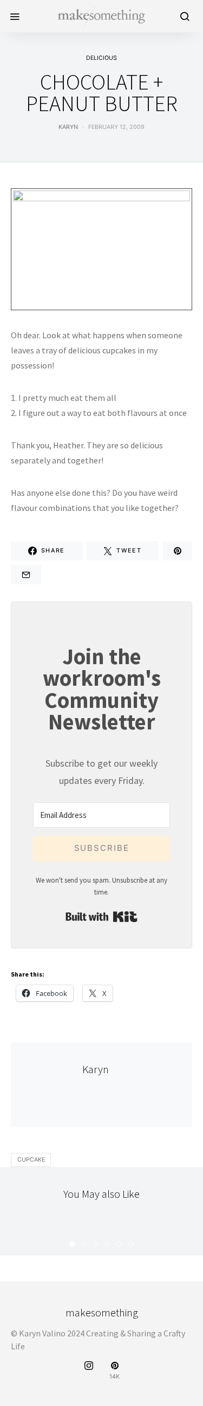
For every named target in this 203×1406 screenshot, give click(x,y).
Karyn (68, 127)
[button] (72, 1243)
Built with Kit (101, 916)
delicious (101, 58)
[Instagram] (89, 1370)
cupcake (31, 1159)
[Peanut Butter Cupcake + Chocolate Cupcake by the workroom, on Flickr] (101, 248)
